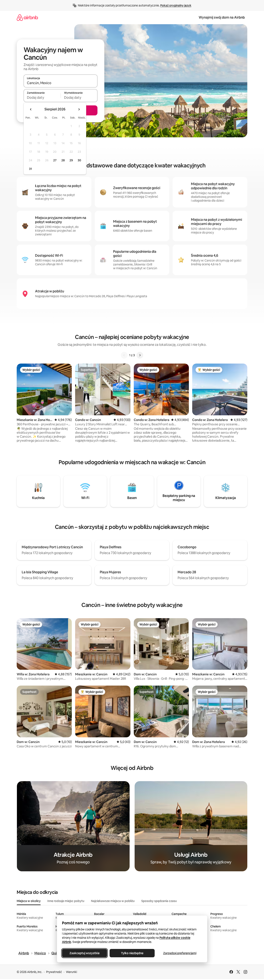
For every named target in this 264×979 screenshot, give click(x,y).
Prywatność (54, 972)
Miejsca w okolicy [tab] (29, 901)
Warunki (71, 972)
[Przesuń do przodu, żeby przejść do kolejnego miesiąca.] (79, 109)
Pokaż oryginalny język (175, 5)
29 (71, 160)
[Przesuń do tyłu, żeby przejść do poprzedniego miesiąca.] (31, 109)
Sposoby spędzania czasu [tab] (159, 901)
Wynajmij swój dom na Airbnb (222, 17)
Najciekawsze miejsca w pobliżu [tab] (113, 901)
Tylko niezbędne (132, 953)
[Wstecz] (124, 355)
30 (79, 160)
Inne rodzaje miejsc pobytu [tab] (65, 901)
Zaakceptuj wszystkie (84, 953)
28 (63, 160)
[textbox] (42, 97)
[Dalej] (139, 355)
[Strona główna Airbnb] (27, 17)
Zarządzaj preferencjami (179, 953)
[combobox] (60, 82)
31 (30, 169)
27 (55, 160)
